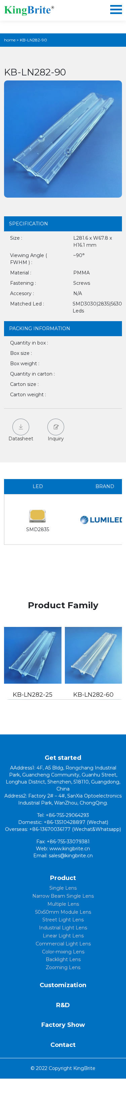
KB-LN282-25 (32, 694)
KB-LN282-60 (93, 694)
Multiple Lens (63, 904)
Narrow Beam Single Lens (63, 896)
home (9, 39)
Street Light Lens (63, 920)
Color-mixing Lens (63, 952)
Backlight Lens (63, 959)
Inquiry (56, 439)
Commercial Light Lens (63, 944)
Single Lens (63, 888)
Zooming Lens (63, 967)
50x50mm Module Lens (63, 912)
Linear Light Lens (63, 936)
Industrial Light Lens (63, 928)
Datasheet (20, 439)
